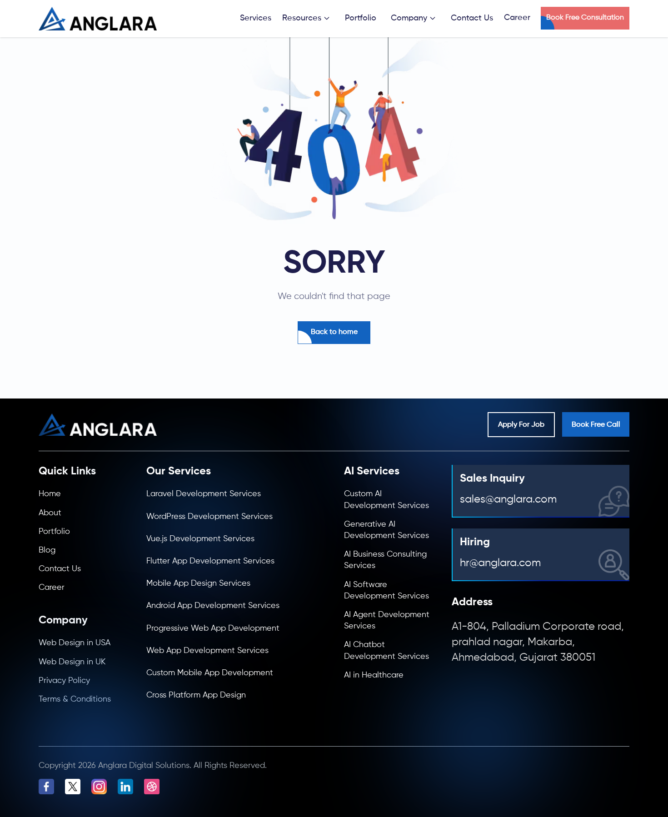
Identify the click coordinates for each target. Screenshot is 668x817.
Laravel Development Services (203, 494)
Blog (47, 550)
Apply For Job (521, 424)
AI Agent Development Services (386, 620)
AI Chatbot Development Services (386, 650)
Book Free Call (596, 424)
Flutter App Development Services (210, 561)
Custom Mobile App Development (209, 673)
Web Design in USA (74, 643)
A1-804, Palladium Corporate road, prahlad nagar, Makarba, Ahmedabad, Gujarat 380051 (538, 642)
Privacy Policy (64, 681)
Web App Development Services (207, 651)
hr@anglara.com (500, 563)
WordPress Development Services (209, 517)
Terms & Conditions (75, 699)
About (50, 513)
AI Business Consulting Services (385, 560)
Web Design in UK (72, 662)
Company (409, 18)
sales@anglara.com (508, 499)
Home (50, 494)
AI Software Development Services (386, 590)
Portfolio (360, 18)
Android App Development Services (212, 606)
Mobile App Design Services (198, 583)
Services (255, 18)
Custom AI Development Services (386, 499)
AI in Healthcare (374, 675)
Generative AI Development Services (386, 530)
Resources (301, 18)
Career (52, 587)
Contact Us (472, 18)
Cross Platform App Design (196, 695)
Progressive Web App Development (212, 628)
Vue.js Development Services (200, 539)
